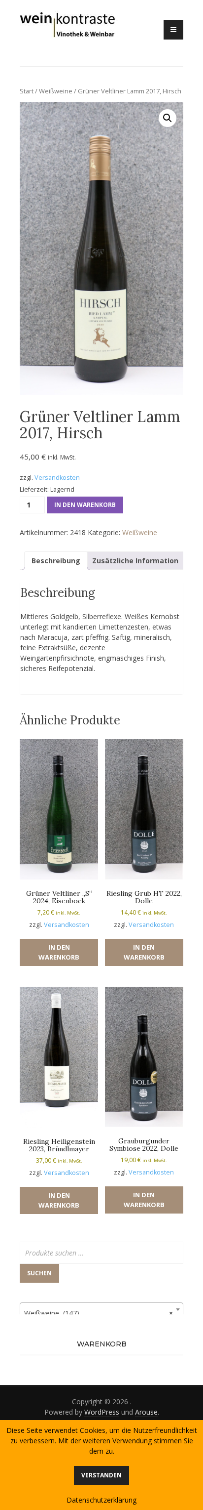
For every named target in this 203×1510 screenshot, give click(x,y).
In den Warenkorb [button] (58, 952)
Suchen (39, 1273)
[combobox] (101, 1309)
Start (27, 90)
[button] (167, 118)
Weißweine (55, 90)
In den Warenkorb (85, 505)
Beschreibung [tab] (56, 560)
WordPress (101, 1412)
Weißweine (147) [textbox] (98, 1313)
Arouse (146, 1412)
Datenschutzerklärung (101, 1500)
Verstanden (101, 1475)
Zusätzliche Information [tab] (135, 560)
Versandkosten (57, 477)
